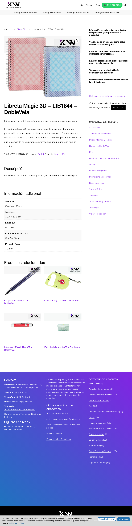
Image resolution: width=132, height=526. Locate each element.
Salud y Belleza (96, 189)
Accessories (94, 127)
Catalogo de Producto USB (106, 12)
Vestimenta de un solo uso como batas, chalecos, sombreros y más (107, 43)
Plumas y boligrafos (98, 170)
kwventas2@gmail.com (21, 401)
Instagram (19, 426)
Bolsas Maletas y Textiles (100, 139)
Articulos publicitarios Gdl (57, 413)
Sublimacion (94, 195)
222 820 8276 (23, 397)
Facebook (8, 426)
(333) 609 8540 (21, 392)
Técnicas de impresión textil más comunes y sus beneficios (104, 71)
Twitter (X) (30, 426)
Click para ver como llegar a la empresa (107, 96)
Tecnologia (94, 207)
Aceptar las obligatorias (106, 519)
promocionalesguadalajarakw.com (19, 409)
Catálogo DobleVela (51, 12)
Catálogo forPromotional (25, 12)
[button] (125, 5)
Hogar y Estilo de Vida (99, 146)
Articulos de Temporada (100, 133)
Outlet (26, 29)
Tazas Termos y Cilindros (100, 201)
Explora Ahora (118, 107)
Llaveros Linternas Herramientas (104, 158)
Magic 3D (59, 154)
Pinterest (18, 429)
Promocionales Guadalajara (58, 439)
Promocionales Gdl (54, 433)
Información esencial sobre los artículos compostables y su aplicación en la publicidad (107, 32)
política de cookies (16, 523)
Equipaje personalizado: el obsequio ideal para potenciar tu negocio (108, 62)
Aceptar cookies (124, 519)
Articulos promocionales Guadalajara (63, 419)
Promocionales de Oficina (101, 176)
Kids (91, 152)
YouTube (8, 429)
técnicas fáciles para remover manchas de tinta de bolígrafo (108, 80)
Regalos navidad (96, 183)
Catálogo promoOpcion (77, 12)
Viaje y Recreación (97, 213)
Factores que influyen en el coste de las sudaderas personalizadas (107, 52)
